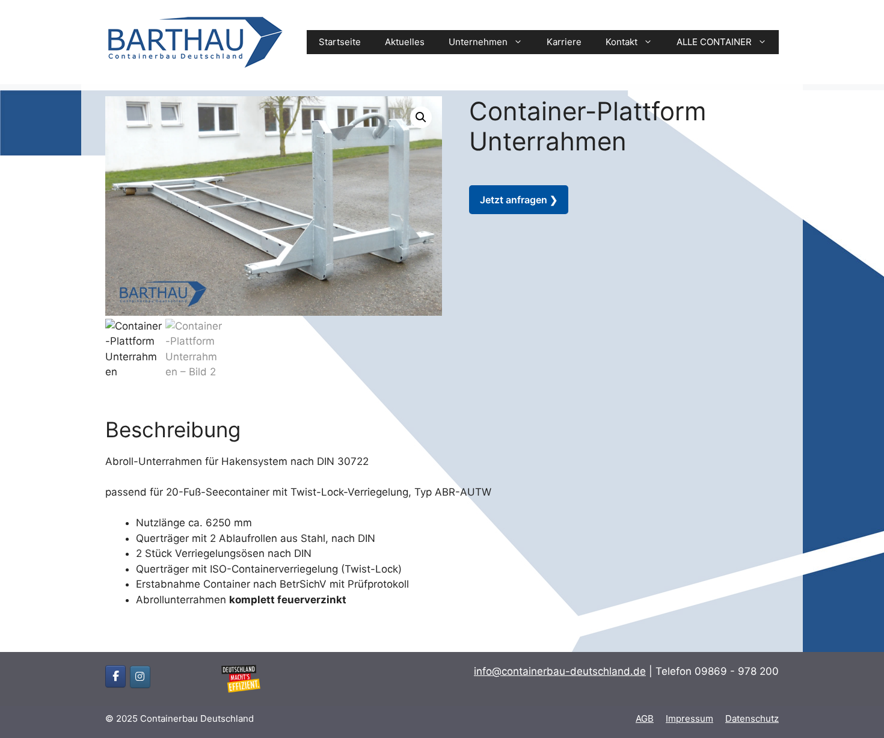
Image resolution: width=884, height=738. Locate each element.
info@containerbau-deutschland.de (560, 671)
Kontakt (621, 42)
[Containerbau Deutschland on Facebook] (115, 676)
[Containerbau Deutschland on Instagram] (140, 677)
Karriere (564, 42)
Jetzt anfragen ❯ (518, 200)
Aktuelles (405, 42)
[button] (421, 117)
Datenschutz (752, 718)
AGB (645, 718)
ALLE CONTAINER (714, 42)
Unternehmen (478, 42)
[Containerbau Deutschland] (195, 41)
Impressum (689, 718)
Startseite (340, 42)
